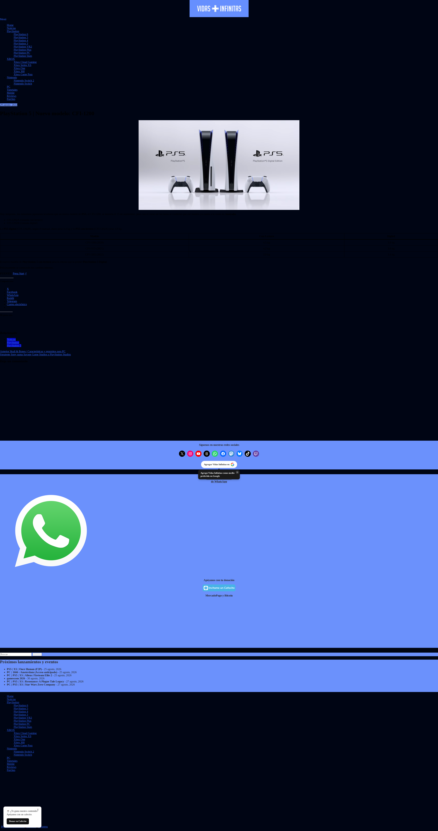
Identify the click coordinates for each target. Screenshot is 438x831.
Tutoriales (12, 89)
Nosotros (43, 826)
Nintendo (12, 77)
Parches (11, 99)
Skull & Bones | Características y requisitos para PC (33, 351)
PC (8, 86)
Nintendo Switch (23, 83)
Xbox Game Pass (23, 74)
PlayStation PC (22, 52)
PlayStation (13, 31)
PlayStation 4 (21, 40)
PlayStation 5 (21, 37)
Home (10, 25)
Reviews (11, 96)
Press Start (18, 273)
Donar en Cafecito (18, 821)
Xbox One (19, 68)
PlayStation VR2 (23, 46)
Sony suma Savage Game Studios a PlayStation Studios (35, 354)
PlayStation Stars (23, 55)
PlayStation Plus (22, 49)
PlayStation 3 (21, 43)
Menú (3, 19)
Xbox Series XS (22, 65)
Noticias (11, 28)
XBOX (11, 59)
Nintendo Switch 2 (24, 80)
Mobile (11, 92)
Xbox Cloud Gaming (25, 62)
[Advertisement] (102, 624)
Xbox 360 (19, 71)
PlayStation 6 (21, 34)
